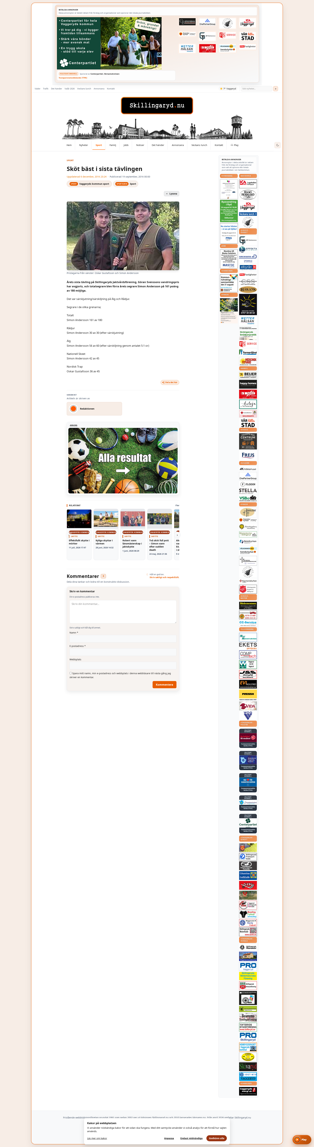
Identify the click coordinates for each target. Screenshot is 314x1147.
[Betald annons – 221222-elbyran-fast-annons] (248, 267)
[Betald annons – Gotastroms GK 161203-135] (248, 875)
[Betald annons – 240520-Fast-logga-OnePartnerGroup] (207, 22)
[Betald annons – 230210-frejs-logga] (248, 455)
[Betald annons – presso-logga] (248, 695)
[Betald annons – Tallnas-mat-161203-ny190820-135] (248, 222)
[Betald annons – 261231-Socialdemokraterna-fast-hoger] (248, 737)
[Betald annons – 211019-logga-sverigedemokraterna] (248, 802)
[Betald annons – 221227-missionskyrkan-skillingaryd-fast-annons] (248, 534)
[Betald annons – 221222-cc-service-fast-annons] (248, 623)
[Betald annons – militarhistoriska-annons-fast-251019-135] (248, 976)
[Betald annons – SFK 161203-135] (248, 856)
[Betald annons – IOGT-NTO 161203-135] (248, 1076)
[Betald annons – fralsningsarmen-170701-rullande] (248, 589)
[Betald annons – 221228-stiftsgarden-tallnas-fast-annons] (227, 23)
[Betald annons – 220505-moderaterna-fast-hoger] (248, 759)
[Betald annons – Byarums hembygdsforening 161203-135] (248, 1017)
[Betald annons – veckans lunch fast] (248, 214)
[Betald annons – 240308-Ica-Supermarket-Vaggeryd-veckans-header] (247, 23)
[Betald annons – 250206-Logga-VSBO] (248, 498)
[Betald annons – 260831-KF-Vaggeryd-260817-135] (229, 283)
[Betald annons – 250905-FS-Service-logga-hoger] (227, 35)
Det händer (56, 88)
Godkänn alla (216, 1138)
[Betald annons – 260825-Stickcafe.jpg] (229, 189)
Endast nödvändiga (191, 1138)
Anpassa (169, 1138)
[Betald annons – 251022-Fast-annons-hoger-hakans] (248, 289)
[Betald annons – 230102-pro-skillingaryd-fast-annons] (248, 1037)
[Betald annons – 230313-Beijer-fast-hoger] (248, 375)
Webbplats (75, 659)
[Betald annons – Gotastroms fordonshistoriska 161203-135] (248, 1057)
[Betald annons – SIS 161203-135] (248, 914)
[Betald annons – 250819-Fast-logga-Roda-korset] (248, 413)
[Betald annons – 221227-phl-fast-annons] (247, 47)
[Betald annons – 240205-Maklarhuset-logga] (248, 469)
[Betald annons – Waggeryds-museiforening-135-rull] (248, 956)
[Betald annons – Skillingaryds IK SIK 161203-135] (248, 885)
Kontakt (111, 88)
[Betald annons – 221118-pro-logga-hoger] (248, 966)
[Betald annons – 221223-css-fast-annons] (248, 282)
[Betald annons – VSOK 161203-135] (248, 895)
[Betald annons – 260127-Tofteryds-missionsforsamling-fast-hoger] (248, 560)
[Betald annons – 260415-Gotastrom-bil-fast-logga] (187, 21)
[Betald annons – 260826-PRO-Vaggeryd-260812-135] (229, 233)
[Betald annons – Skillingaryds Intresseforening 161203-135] (248, 985)
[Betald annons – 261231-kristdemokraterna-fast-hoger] (248, 782)
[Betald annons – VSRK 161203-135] (248, 905)
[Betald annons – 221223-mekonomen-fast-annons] (248, 606)
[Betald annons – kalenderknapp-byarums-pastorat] (227, 48)
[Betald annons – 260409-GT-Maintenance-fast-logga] (207, 36)
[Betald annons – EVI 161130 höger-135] (248, 684)
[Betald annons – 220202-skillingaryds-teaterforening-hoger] (248, 998)
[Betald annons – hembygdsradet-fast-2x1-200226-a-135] (248, 1047)
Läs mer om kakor (97, 1138)
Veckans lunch (84, 88)
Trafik (45, 88)
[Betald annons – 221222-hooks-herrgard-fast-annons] (248, 194)
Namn (74, 632)
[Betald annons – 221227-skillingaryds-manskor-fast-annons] (248, 947)
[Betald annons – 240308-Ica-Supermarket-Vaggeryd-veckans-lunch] (248, 206)
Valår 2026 (70, 88)
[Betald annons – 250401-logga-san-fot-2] (248, 304)
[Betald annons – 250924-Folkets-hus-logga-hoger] (248, 441)
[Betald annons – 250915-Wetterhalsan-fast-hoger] (187, 48)
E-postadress (78, 646)
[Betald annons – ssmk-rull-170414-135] (248, 931)
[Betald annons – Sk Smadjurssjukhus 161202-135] (248, 335)
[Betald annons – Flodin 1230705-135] (248, 484)
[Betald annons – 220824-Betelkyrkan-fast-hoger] (248, 541)
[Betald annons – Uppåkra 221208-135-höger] (248, 646)
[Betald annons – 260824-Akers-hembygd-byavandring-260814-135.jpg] (229, 211)
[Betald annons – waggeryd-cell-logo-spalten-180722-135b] (248, 664)
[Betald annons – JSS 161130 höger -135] (248, 674)
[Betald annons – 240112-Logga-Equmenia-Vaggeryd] (248, 581)
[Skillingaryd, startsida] (157, 105)
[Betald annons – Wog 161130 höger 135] (248, 715)
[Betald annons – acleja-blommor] (248, 404)
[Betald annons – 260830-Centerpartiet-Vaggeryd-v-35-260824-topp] (116, 43)
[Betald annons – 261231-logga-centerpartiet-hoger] (248, 822)
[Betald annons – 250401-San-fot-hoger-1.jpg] (248, 361)
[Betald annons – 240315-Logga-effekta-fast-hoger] (248, 249)
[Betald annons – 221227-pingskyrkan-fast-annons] (248, 512)
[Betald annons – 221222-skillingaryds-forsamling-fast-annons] (187, 34)
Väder (37, 88)
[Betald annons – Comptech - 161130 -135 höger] (248, 654)
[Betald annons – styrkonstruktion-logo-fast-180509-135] (248, 637)
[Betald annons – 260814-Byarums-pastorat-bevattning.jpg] (229, 310)
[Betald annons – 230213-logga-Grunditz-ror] (248, 258)
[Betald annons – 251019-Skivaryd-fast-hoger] (248, 1066)
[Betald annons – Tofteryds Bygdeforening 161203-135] (248, 1027)
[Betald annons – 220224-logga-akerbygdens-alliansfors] (248, 527)
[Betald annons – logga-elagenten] (207, 48)
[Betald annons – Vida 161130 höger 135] (248, 705)
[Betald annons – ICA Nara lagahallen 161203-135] (248, 183)
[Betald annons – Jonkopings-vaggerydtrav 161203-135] (248, 865)
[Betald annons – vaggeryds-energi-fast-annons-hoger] (248, 1091)
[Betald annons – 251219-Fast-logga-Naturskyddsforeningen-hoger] (248, 1009)
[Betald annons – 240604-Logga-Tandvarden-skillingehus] (248, 328)
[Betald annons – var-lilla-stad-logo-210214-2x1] (247, 36)
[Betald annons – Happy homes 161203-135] (248, 384)
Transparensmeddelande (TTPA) (73, 77)
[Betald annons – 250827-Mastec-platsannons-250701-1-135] (229, 259)
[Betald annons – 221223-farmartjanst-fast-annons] (248, 352)
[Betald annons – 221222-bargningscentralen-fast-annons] (248, 614)
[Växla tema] (277, 145)
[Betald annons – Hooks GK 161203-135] (248, 847)
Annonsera (99, 88)
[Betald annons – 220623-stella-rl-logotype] (248, 491)
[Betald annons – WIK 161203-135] (248, 923)
